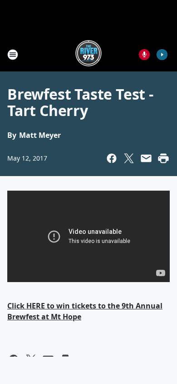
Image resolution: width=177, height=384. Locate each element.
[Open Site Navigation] (12, 54)
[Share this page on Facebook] (111, 158)
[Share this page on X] (129, 158)
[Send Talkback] (144, 54)
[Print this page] (163, 158)
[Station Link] (88, 54)
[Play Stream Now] (162, 54)
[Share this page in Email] (146, 158)
